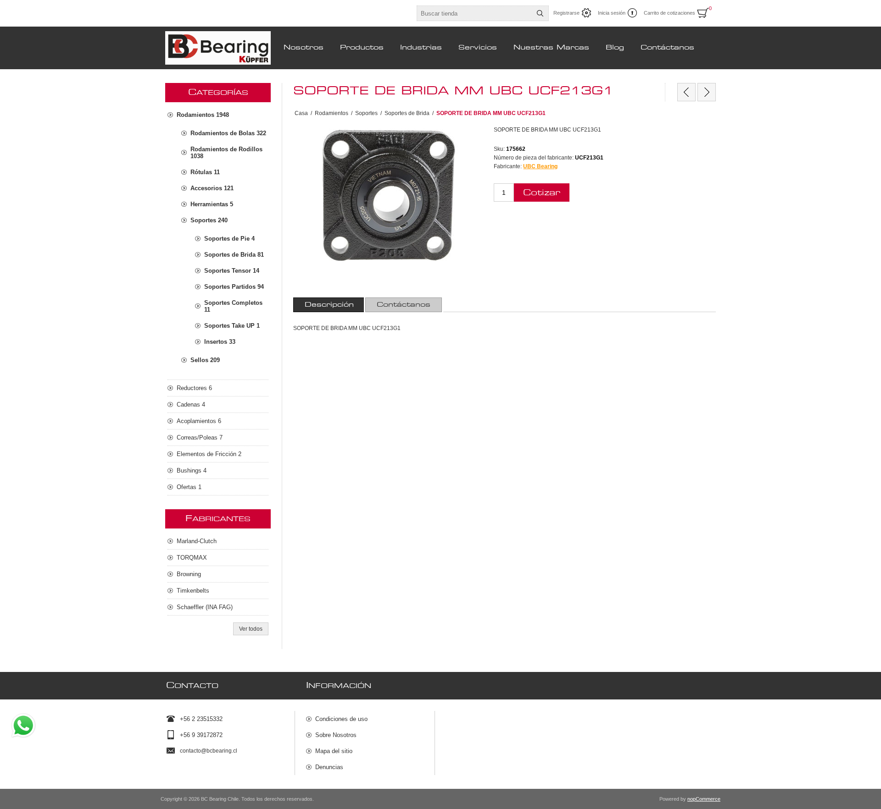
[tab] (329, 304)
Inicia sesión (611, 13)
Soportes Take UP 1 (232, 325)
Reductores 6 (194, 388)
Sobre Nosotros (336, 735)
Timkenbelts (193, 590)
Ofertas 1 (189, 487)
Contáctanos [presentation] (403, 305)
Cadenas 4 (191, 404)
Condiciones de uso (341, 718)
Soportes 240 (209, 220)
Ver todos (250, 629)
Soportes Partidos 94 (234, 286)
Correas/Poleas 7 (200, 437)
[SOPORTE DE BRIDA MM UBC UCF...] (686, 92)
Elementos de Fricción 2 (209, 454)
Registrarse (566, 13)
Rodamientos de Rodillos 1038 (226, 153)
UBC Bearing (540, 166)
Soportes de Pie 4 (229, 238)
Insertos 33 (219, 341)
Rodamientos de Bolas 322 (228, 133)
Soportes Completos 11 (233, 306)
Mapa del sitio (333, 751)
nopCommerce (703, 799)
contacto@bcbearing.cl (208, 751)
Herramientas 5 (211, 204)
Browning (189, 574)
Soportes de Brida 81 (234, 254)
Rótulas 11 (205, 172)
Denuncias (329, 767)
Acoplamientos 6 (199, 421)
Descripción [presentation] (329, 305)
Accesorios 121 (212, 188)
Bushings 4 (191, 470)
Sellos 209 (205, 360)
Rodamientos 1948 (203, 114)
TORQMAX (192, 557)
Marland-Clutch (197, 541)
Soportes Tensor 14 (231, 270)
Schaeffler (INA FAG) (205, 607)
